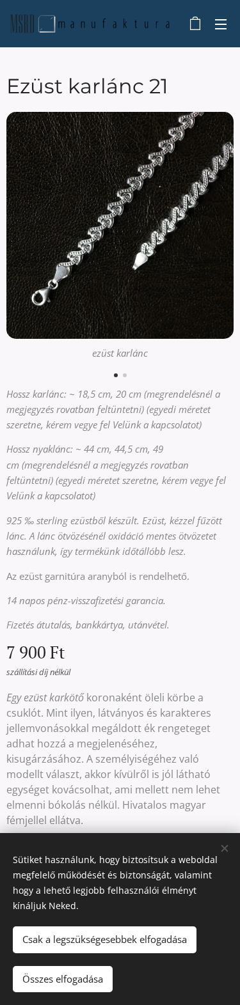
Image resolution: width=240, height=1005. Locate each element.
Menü (221, 23)
